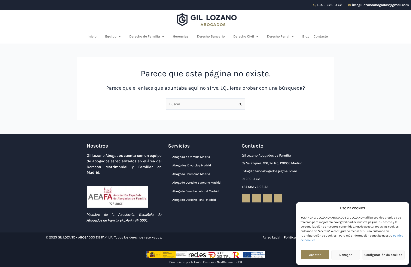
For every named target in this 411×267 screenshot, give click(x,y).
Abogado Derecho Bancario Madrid (196, 182)
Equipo (110, 36)
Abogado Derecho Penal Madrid (194, 200)
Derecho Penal (278, 36)
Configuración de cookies (383, 255)
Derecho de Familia (144, 36)
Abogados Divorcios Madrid (191, 165)
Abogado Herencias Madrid (191, 174)
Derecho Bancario (211, 36)
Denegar (345, 255)
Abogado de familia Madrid (191, 157)
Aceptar (315, 255)
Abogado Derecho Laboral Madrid (195, 191)
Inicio (92, 36)
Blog (305, 36)
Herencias (180, 36)
